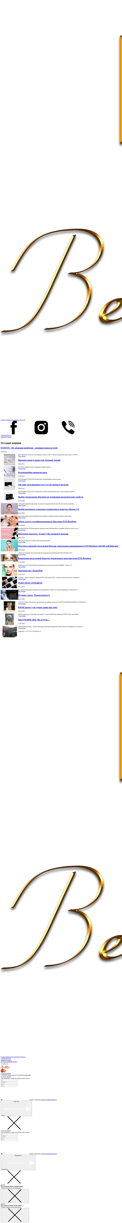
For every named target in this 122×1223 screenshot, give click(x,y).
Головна (3, 420)
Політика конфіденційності (9, 1062)
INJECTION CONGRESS (30, 583)
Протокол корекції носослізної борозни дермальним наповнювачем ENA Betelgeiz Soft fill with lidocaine (68, 546)
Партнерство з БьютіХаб (30, 570)
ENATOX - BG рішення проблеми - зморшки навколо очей (29, 448)
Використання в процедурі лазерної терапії (39, 460)
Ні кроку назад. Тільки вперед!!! (34, 595)
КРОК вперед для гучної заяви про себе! (38, 607)
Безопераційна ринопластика (32, 472)
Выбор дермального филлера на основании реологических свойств (50, 497)
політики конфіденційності (48, 1099)
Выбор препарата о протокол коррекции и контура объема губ (48, 509)
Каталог (22, 420)
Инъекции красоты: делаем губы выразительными (43, 534)
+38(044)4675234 (6, 435)
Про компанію (15, 420)
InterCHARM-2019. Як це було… (34, 620)
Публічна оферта (6, 1073)
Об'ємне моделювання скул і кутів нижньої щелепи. (43, 484)
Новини (8, 420)
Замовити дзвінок (6, 437)
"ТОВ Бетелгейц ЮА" (24, 1075)
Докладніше (22, 456)
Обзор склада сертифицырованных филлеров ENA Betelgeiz (47, 521)
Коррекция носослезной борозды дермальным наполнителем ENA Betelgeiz (54, 558)
